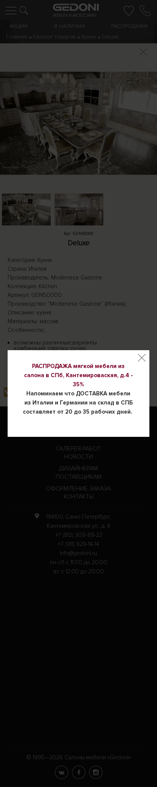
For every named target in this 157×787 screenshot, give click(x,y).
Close (142, 358)
